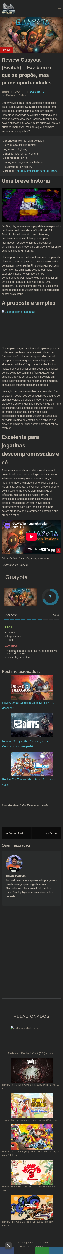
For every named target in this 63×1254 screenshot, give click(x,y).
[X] (24, 1250)
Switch (22, 95)
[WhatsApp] (42, 1250)
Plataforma (33, 805)
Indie (23, 805)
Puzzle (44, 805)
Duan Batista (37, 91)
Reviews (10, 95)
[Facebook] (7, 1250)
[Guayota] (20, 597)
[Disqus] (31, 956)
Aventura (13, 805)
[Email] (56, 1250)
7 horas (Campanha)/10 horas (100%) (36, 170)
